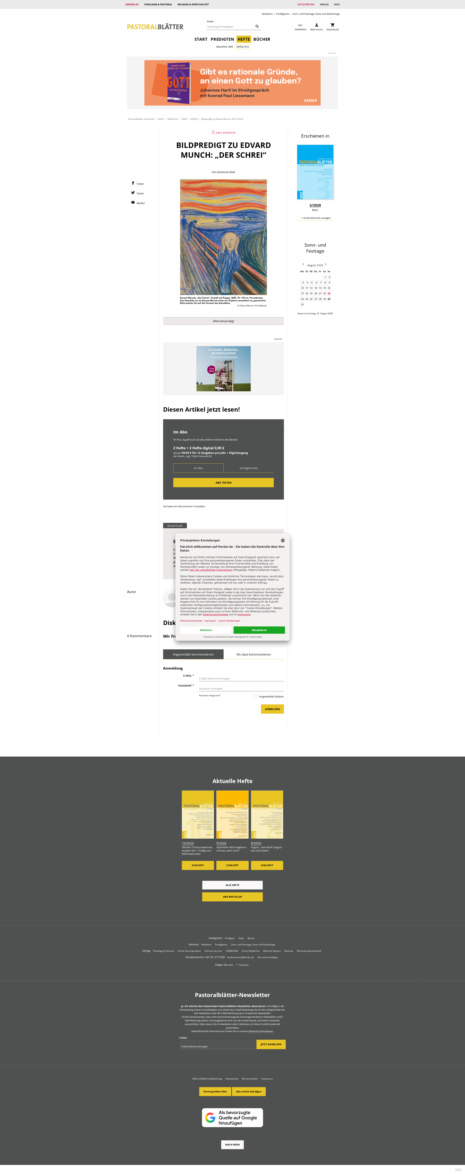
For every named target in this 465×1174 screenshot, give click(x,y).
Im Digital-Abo (249, 468)
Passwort (186, 685)
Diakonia (288, 950)
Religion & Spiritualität (193, 4)
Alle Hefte (232, 885)
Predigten (222, 39)
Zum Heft (198, 865)
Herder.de (132, 4)
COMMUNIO (232, 950)
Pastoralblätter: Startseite (141, 118)
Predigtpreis (282, 13)
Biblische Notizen (272, 950)
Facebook (243, 964)
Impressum (267, 1078)
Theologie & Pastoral (158, 4)
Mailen (141, 203)
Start (201, 39)
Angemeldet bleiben (271, 696)
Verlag (324, 4)
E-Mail (188, 675)
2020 (184, 118)
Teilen (140, 184)
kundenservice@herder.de (240, 957)
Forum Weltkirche (251, 950)
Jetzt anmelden (271, 1044)
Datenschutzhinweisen (260, 1031)
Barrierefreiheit (250, 1078)
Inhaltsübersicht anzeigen (317, 218)
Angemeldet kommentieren (193, 654)
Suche (210, 21)
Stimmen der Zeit (213, 950)
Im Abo (198, 468)
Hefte (244, 39)
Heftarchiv (242, 46)
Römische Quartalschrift (309, 950)
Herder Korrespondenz (189, 950)
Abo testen (224, 482)
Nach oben (232, 1144)
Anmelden (199, 506)
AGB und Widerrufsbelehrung (207, 1078)
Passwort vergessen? (209, 695)
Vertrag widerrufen (215, 1091)
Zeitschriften (306, 4)
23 (329, 293)
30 (329, 299)
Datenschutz (232, 1078)
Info (337, 4)
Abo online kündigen (267, 957)
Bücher (261, 39)
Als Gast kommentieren (253, 654)
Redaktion (267, 13)
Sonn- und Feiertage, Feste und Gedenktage (316, 13)
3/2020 (193, 118)
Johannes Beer (226, 172)
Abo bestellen (232, 896)
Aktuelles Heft (224, 46)
